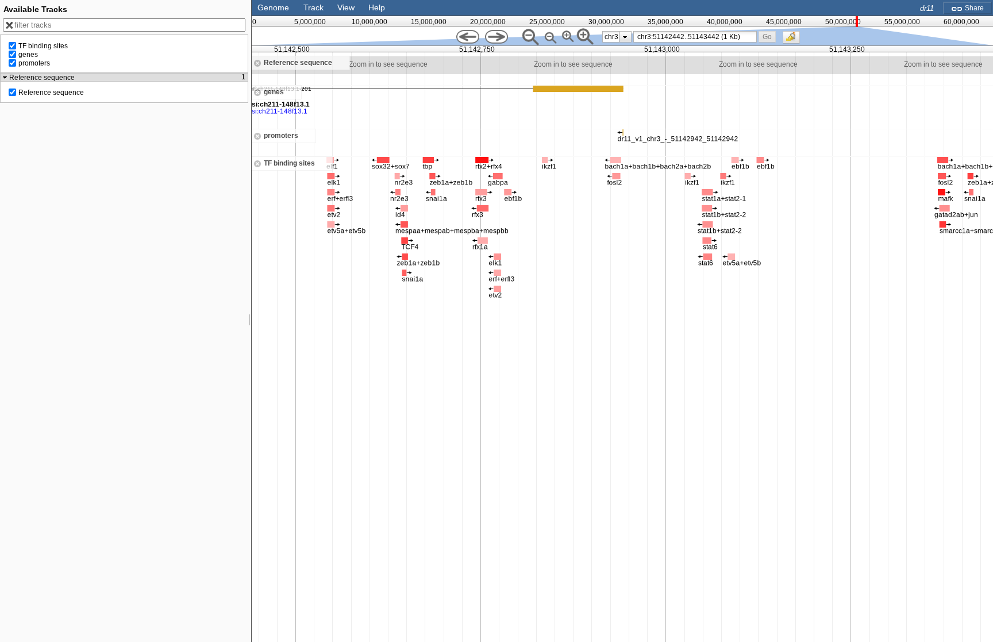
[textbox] (696, 37)
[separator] (250, 321)
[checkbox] (794, 40)
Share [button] (973, 8)
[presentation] (625, 37)
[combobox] (695, 37)
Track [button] (313, 7)
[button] (766, 36)
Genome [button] (273, 7)
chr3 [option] (611, 37)
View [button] (346, 7)
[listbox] (617, 37)
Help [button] (376, 7)
